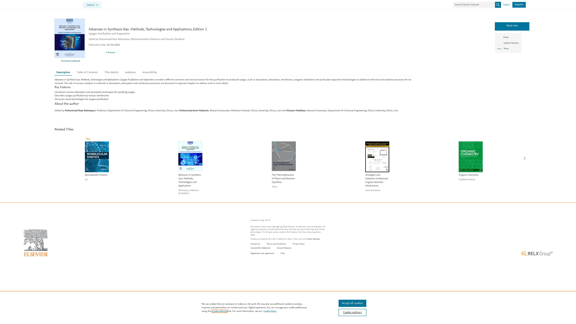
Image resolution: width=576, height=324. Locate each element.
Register (519, 4)
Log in (506, 4)
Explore (90, 5)
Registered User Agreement (262, 253)
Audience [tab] (130, 72)
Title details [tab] (111, 72)
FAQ (282, 253)
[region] (288, 307)
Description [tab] (63, 72)
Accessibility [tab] (149, 72)
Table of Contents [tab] (87, 72)
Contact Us (255, 244)
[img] (96, 52)
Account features (284, 248)
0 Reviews (110, 52)
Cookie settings (313, 239)
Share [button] (505, 37)
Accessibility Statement (260, 248)
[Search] (498, 5)
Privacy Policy (298, 244)
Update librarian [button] (511, 43)
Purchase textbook (70, 61)
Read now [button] (508, 25)
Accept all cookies (352, 303)
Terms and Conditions (276, 244)
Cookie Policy (269, 311)
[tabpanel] (233, 95)
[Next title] (524, 156)
